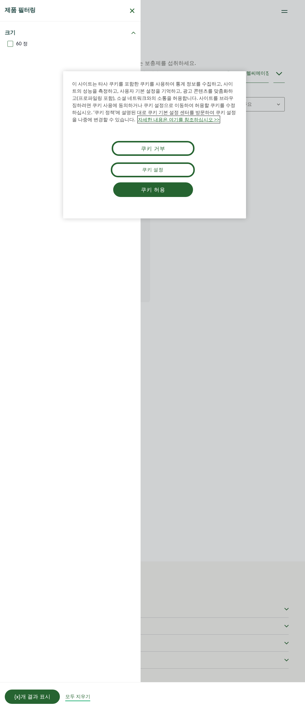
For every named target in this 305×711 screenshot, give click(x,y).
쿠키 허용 (153, 189)
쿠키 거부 (153, 148)
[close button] (132, 10)
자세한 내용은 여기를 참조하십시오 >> (179, 119)
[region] (154, 144)
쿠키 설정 (153, 169)
